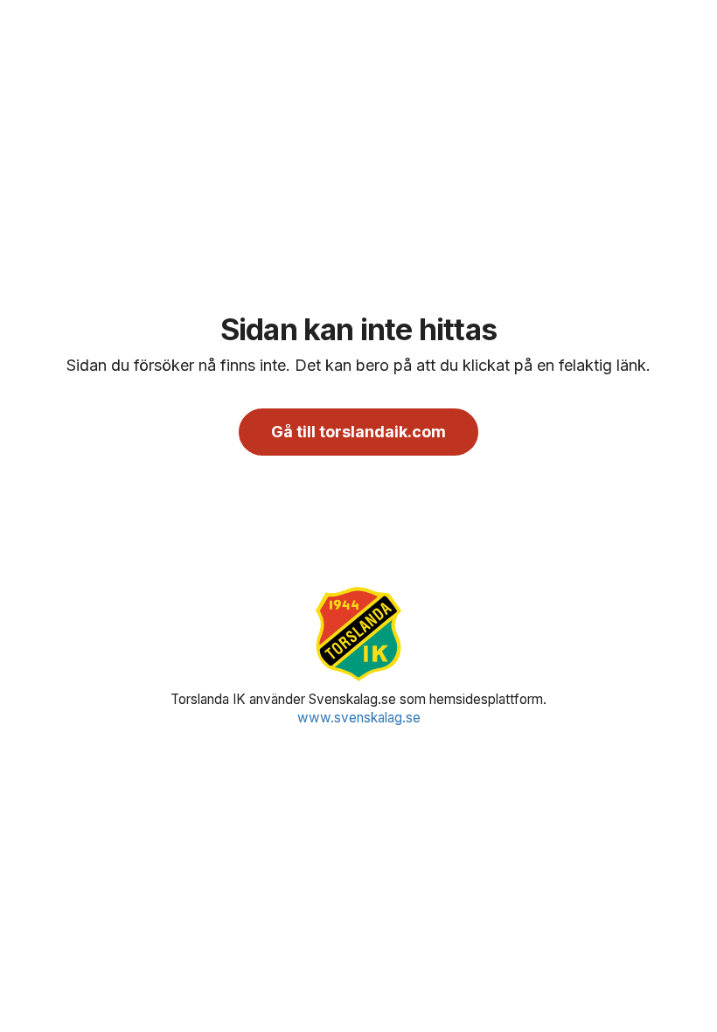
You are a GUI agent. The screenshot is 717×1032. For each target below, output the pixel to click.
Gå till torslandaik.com (358, 431)
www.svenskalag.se (359, 717)
